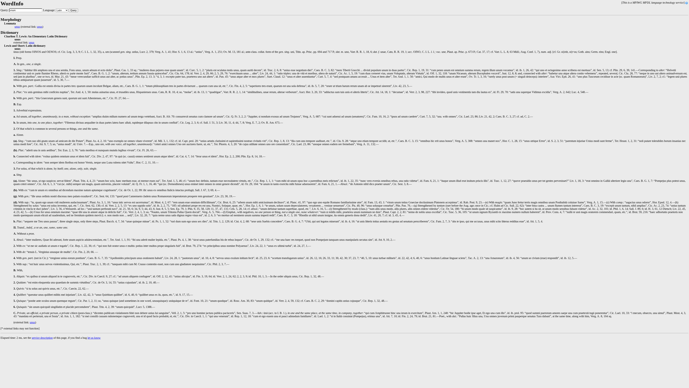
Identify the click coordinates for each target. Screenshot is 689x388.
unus (17, 26)
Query (73, 10)
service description (42, 337)
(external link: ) (29, 26)
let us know (94, 337)
